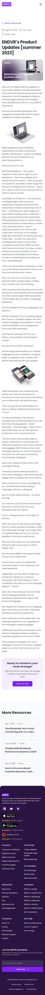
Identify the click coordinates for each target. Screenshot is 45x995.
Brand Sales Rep (30, 859)
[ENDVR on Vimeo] (18, 808)
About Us (5, 923)
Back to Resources (13, 23)
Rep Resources (8, 904)
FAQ (3, 900)
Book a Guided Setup (32, 923)
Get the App (29, 930)
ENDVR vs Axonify (31, 904)
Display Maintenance (10, 861)
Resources (6, 889)
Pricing (4, 927)
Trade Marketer (30, 849)
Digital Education (9, 853)
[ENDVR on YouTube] (11, 808)
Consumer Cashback (11, 849)
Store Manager (30, 870)
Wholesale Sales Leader (30, 854)
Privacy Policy (16, 984)
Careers (5, 938)
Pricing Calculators (10, 893)
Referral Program (9, 934)
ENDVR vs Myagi (30, 889)
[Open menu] (40, 4)
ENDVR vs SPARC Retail (33, 908)
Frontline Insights (9, 865)
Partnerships (7, 930)
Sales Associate (30, 878)
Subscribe (20, 969)
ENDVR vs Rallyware (32, 900)
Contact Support (31, 927)
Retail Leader (29, 874)
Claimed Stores (8, 869)
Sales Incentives (8, 857)
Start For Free (22, 684)
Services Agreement (16, 989)
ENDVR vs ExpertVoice (33, 893)
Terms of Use (29, 984)
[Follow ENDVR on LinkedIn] (4, 808)
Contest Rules (31, 989)
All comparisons (30, 912)
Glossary (5, 896)
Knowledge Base (8, 908)
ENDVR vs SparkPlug (32, 896)
